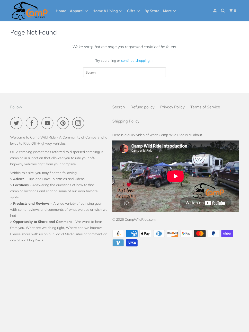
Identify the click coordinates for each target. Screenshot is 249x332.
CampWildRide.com (140, 219)
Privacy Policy (172, 107)
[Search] (223, 10)
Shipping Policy (125, 121)
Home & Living (105, 11)
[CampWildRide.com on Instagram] (79, 123)
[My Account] (215, 10)
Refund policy (142, 107)
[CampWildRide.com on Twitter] (17, 123)
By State (151, 11)
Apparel (77, 11)
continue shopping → (137, 60)
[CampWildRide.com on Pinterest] (64, 123)
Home (61, 11)
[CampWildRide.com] (29, 10)
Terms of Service (205, 107)
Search (118, 107)
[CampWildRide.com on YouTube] (48, 123)
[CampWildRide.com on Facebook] (33, 123)
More (168, 11)
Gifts (131, 11)
